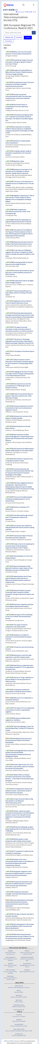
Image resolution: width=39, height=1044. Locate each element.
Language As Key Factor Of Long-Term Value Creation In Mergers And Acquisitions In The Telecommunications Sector (19, 373)
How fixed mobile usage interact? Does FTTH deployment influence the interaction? (19, 517)
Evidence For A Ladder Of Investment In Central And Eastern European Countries (18, 637)
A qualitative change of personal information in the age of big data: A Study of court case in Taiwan (19, 62)
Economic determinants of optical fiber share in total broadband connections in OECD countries (19, 272)
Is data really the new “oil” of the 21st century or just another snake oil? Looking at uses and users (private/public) (19, 766)
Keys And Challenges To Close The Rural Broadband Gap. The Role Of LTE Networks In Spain (19, 728)
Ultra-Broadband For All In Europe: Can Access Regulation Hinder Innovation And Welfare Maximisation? (19, 926)
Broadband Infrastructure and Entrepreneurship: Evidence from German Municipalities (18, 740)
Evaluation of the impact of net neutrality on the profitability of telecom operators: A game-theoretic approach (18, 171)
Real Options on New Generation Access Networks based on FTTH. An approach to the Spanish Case (19, 667)
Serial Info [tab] (19, 37)
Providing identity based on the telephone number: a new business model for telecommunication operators (18, 790)
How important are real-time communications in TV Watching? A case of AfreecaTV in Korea (18, 385)
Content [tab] (27, 37)
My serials (29, 12)
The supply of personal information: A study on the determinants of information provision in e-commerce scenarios (19, 329)
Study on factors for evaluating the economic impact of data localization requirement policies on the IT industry (19, 546)
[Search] (34, 32)
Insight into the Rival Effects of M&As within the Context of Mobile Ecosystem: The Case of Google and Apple (19, 72)
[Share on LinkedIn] (13, 10)
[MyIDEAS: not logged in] (34, 12)
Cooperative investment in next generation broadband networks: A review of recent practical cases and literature (18, 883)
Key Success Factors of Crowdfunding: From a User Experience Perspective (16, 106)
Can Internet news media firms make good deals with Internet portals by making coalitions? (19, 527)
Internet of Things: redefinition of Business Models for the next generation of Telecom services (19, 679)
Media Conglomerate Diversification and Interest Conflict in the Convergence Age (17, 211)
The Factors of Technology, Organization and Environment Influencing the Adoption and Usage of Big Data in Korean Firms (19, 341)
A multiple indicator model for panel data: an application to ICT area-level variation (18, 153)
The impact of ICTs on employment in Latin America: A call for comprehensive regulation (19, 710)
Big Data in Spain (19, 161)
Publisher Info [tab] (9, 37)
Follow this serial (21, 11)
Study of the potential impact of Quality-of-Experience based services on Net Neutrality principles (19, 396)
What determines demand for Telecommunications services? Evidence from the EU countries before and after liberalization (19, 936)
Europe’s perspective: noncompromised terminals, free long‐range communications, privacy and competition (18, 96)
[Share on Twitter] (8, 10)
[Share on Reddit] (11, 10)
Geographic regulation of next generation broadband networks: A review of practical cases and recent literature (18, 873)
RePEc (12, 1041)
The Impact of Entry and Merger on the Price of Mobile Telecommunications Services (19, 616)
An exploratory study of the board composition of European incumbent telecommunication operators (19, 84)
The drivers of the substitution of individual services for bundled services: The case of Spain (19, 183)
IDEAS (6, 1041)
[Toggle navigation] (23, 5)
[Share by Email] (15, 10)
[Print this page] (17, 10)
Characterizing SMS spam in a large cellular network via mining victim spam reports (18, 293)
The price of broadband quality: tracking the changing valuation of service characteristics (18, 499)
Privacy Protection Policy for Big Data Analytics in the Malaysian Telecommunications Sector (19, 801)
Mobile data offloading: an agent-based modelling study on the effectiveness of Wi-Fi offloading (19, 829)
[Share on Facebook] (9, 10)
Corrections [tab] (8, 41)
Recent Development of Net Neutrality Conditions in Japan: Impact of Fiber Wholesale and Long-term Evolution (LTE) (19, 568)
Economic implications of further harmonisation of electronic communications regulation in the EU (19, 408)
